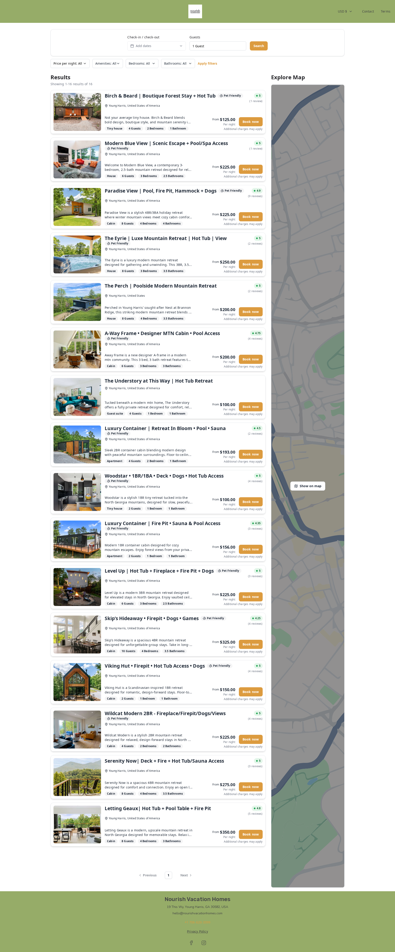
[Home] (195, 11)
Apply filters (207, 63)
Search (259, 46)
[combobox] (345, 11)
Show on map (310, 486)
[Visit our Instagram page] (203, 942)
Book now (251, 121)
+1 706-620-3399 (198, 922)
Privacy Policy (197, 931)
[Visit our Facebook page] (191, 942)
